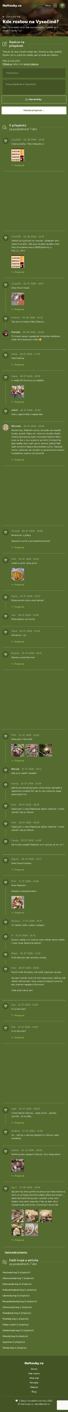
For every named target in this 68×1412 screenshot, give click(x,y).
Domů (34, 1369)
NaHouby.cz (12, 5)
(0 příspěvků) (16, 1272)
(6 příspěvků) (15, 1336)
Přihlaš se (7, 64)
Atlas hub (34, 1378)
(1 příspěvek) (17, 1307)
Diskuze (34, 1387)
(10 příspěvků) (18, 1330)
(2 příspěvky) (20, 1290)
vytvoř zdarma (31, 64)
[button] (55, 5)
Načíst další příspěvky (16, 1252)
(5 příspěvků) (16, 1295)
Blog (34, 1391)
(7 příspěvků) (18, 1278)
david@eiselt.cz (42, 1404)
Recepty (34, 1382)
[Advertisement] (34, 201)
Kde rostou (34, 1373)
